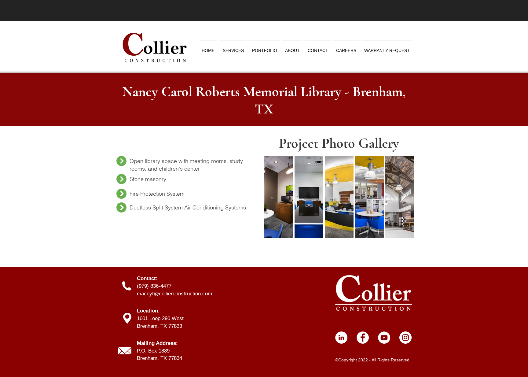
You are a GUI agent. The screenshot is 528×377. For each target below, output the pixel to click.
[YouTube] (384, 337)
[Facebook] (363, 337)
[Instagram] (405, 337)
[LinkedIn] (341, 337)
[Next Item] (403, 197)
